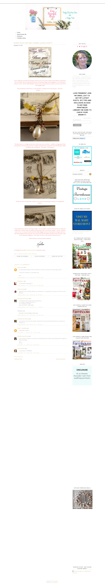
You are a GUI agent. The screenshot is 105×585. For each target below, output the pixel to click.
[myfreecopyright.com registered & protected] (82, 573)
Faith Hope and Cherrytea (23, 298)
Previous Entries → (61, 359)
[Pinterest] (82, 46)
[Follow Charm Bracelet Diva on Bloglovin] (79, 139)
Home (18, 32)
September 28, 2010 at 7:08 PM (30, 324)
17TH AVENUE (54, 582)
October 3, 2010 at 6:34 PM (28, 345)
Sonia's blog (22, 232)
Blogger (55, 581)
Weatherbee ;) (21, 281)
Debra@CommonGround (23, 336)
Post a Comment (18, 356)
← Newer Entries (18, 359)
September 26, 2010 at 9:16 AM (30, 295)
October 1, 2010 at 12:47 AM (29, 332)
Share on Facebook (22, 256)
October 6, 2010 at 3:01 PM (28, 352)
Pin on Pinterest (40, 256)
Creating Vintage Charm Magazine (27, 253)
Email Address (77, 120)
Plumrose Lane (21, 289)
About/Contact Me (21, 34)
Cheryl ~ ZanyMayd (22, 328)
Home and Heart (21, 348)
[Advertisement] (82, 412)
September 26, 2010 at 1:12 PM (30, 307)
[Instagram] (84, 46)
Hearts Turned (21, 267)
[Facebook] (77, 46)
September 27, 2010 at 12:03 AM (30, 315)
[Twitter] (80, 46)
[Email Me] (86, 46)
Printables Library (21, 38)
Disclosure (19, 36)
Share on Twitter (57, 256)
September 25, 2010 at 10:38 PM (30, 285)
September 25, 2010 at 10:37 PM (30, 277)
